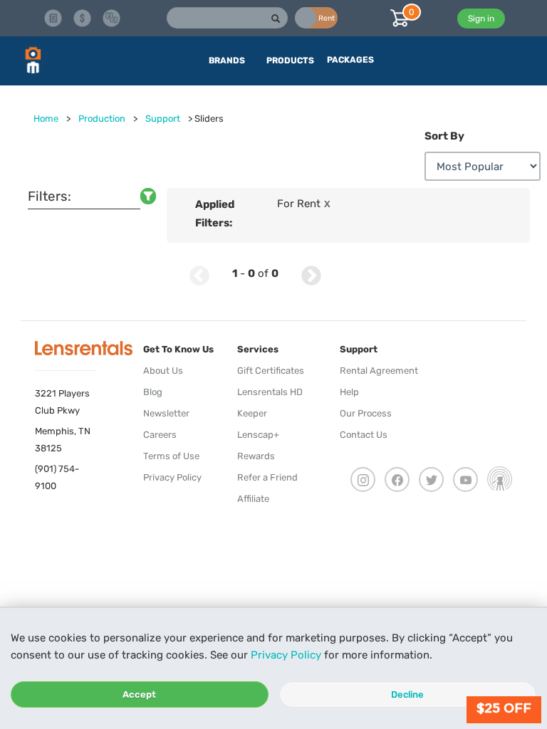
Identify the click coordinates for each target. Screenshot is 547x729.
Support (162, 118)
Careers (160, 434)
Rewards (256, 456)
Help (349, 392)
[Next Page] (311, 274)
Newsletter (166, 413)
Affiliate (253, 498)
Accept (139, 694)
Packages (350, 60)
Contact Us (363, 434)
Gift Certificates (270, 370)
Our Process (366, 413)
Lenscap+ (258, 434)
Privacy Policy (286, 655)
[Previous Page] (199, 274)
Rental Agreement (379, 370)
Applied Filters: (214, 213)
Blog (152, 392)
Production (101, 118)
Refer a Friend (267, 477)
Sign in (481, 18)
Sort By (444, 136)
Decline (407, 694)
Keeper (252, 413)
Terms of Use (171, 456)
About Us (163, 370)
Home (45, 118)
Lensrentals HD (270, 392)
